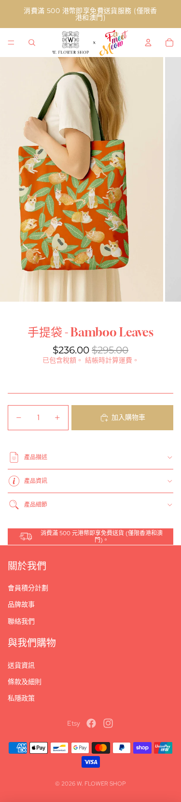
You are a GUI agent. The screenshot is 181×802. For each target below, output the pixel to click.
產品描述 (35, 457)
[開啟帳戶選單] (148, 42)
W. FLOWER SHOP (101, 783)
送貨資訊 (21, 665)
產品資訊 (35, 481)
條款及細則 (25, 681)
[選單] (11, 42)
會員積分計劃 (28, 587)
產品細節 (35, 505)
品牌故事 (21, 604)
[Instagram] (108, 723)
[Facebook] (91, 723)
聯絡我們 (21, 621)
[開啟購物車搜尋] (31, 42)
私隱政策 (21, 698)
